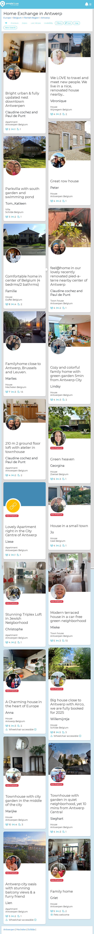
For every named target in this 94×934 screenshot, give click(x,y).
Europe (7, 18)
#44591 (67, 448)
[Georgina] (58, 443)
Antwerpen (9, 929)
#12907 (64, 257)
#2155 (18, 265)
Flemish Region (31, 18)
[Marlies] (13, 348)
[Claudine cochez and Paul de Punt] (13, 77)
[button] (56, 447)
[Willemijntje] (58, 684)
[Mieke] (58, 596)
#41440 (23, 785)
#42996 (23, 873)
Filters (58, 23)
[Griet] (58, 875)
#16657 (19, 82)
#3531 (67, 689)
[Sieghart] (58, 779)
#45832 (23, 603)
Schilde (31, 929)
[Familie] (13, 260)
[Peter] (58, 165)
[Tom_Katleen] (13, 173)
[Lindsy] (58, 351)
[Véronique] (58, 62)
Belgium (17, 18)
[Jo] (58, 510)
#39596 (68, 784)
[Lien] (13, 868)
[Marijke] (13, 780)
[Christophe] (13, 598)
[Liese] (13, 511)
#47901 (68, 515)
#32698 (64, 170)
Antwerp (45, 18)
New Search (10, 28)
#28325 (23, 691)
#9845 (18, 353)
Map (76, 23)
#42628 (19, 177)
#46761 (23, 516)
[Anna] (13, 686)
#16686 (19, 432)
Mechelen (21, 929)
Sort (69, 23)
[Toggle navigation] (90, 4)
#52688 (68, 880)
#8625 (63, 67)
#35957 (64, 356)
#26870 (68, 601)
